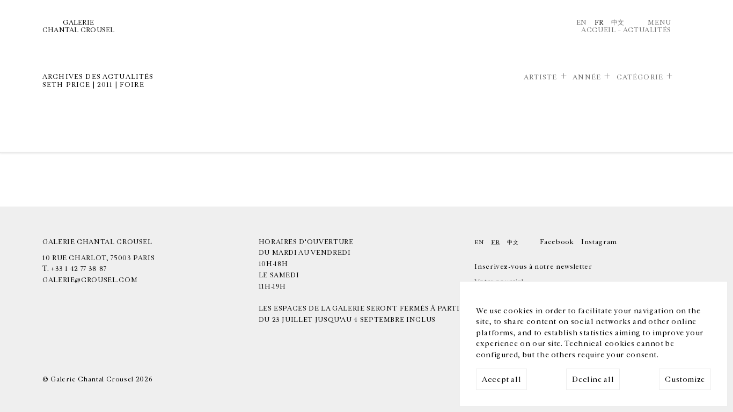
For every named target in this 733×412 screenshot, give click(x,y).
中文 (618, 22)
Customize (685, 379)
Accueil (598, 30)
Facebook (557, 242)
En (581, 22)
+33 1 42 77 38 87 (79, 268)
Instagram (599, 242)
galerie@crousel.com (89, 280)
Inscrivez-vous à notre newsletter (533, 266)
